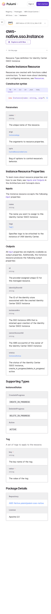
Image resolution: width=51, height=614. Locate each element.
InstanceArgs (14, 135)
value (11, 469)
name (11, 204)
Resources (39, 78)
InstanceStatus (15, 356)
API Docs (9, 15)
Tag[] (11, 227)
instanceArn (14, 310)
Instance (23, 15)
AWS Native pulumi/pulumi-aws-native (26, 503)
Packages (18, 12)
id (10, 268)
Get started (43, 4)
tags (11, 224)
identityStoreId (15, 288)
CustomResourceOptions (18, 152)
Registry (9, 12)
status (12, 353)
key (10, 452)
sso (16, 15)
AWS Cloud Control (31, 12)
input (8, 197)
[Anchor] (45, 36)
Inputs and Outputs (35, 180)
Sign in (31, 4)
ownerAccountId (16, 333)
